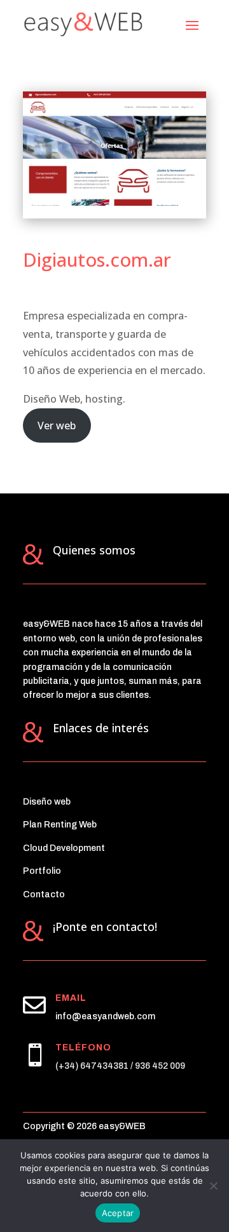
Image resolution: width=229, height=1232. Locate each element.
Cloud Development (64, 848)
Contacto (44, 894)
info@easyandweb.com (105, 1016)
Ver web (57, 425)
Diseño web (47, 802)
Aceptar (118, 1213)
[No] (213, 1185)
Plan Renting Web (60, 824)
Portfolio (42, 871)
